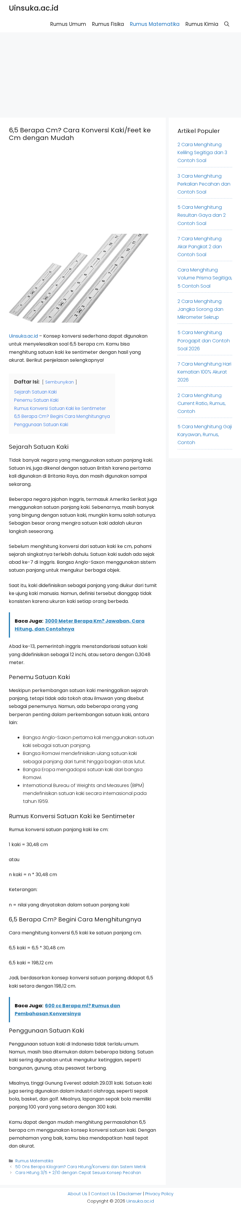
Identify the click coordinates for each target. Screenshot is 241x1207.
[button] (226, 24)
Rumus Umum (68, 24)
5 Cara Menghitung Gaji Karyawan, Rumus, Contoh (205, 434)
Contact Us (103, 1194)
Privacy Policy (159, 1194)
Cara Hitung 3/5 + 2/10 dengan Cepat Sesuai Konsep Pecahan (78, 1173)
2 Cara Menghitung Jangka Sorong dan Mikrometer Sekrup (200, 309)
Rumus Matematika (155, 24)
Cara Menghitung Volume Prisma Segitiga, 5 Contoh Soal (205, 277)
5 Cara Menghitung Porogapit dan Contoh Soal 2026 (204, 340)
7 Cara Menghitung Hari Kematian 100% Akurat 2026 (204, 372)
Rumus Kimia (201, 24)
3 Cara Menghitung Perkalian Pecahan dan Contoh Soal (204, 184)
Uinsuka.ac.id (33, 8)
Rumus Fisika (108, 24)
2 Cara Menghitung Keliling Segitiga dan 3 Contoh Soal (202, 152)
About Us (77, 1194)
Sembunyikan (59, 382)
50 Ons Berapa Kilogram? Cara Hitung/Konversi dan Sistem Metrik (80, 1167)
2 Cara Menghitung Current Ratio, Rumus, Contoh (202, 403)
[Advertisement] (120, 73)
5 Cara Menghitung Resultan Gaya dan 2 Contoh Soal (202, 215)
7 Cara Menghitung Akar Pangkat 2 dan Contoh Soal (200, 246)
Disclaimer (130, 1194)
